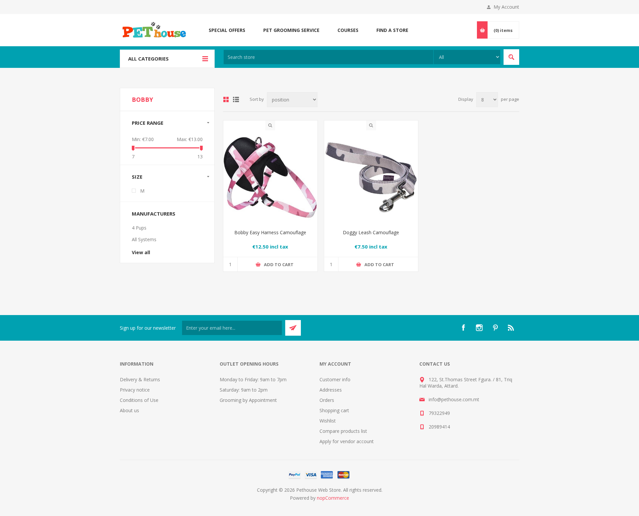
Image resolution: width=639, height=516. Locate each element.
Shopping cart (334, 410)
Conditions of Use (139, 400)
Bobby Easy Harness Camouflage (270, 232)
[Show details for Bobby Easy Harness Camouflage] (270, 177)
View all (141, 252)
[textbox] (328, 57)
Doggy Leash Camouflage (371, 232)
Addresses (331, 390)
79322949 (439, 413)
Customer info (335, 379)
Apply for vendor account (347, 441)
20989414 (439, 427)
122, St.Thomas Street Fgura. (460, 379)
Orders (327, 400)
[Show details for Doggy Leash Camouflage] (371, 177)
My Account (506, 7)
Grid (226, 99)
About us (129, 410)
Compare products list (343, 431)
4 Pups (139, 228)
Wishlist (328, 421)
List (236, 99)
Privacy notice (135, 390)
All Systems (144, 239)
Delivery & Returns (140, 379)
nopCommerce (333, 498)
